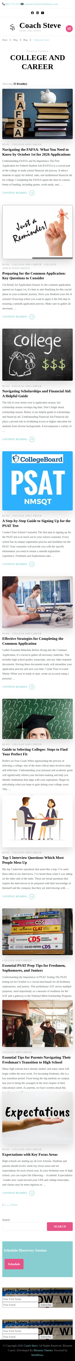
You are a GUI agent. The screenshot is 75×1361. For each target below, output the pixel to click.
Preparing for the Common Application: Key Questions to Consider (34, 275)
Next (14, 1204)
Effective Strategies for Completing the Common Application (32, 641)
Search (6, 1219)
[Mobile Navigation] (69, 28)
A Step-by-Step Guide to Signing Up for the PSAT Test (36, 523)
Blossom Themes (43, 1350)
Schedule (14, 1264)
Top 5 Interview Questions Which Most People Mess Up (33, 860)
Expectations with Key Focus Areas (30, 1154)
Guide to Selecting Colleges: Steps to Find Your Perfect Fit (35, 751)
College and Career (27, 144)
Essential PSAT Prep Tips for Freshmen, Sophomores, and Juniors (34, 967)
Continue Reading (14, 193)
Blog (6, 144)
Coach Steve (40, 25)
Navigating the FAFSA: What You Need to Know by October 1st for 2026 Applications (36, 151)
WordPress (37, 1355)
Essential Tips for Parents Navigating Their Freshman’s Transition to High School (36, 1059)
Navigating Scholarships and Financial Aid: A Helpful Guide (37, 393)
